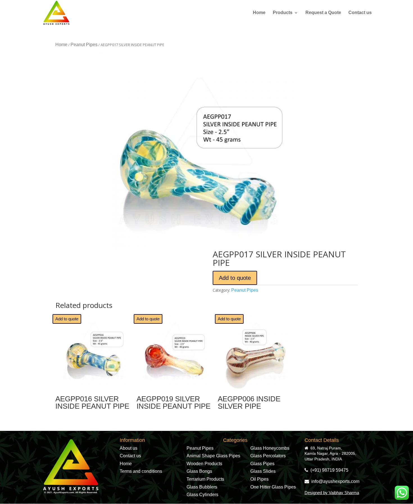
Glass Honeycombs (269, 448)
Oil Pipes (259, 479)
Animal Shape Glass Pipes (213, 455)
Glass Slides (263, 471)
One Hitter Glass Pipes (273, 487)
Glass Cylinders (202, 494)
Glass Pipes (262, 463)
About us (128, 448)
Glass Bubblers (202, 487)
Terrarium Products (205, 479)
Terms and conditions (141, 471)
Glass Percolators (268, 455)
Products (282, 13)
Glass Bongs (199, 471)
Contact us (360, 13)
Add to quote (235, 278)
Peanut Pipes (84, 44)
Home (259, 13)
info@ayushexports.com (334, 481)
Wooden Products (204, 463)
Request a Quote (323, 13)
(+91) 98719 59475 (328, 470)
